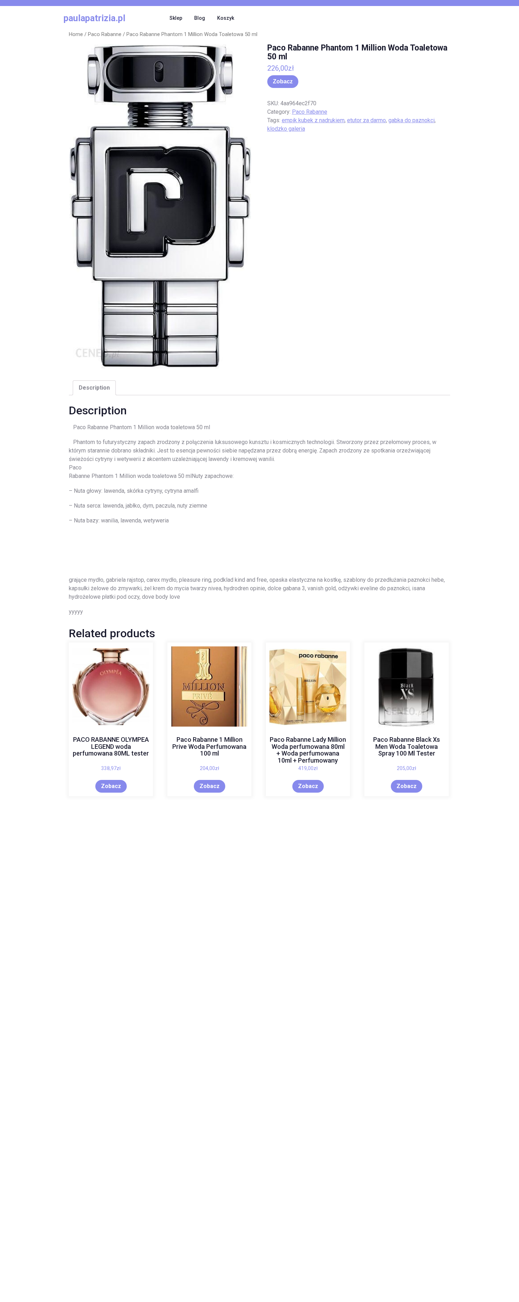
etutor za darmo (366, 120)
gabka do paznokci (411, 120)
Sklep (175, 18)
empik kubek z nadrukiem (313, 120)
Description (94, 387)
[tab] (94, 387)
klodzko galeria (286, 128)
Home (76, 34)
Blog (199, 18)
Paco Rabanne (104, 34)
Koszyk (225, 18)
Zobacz (283, 81)
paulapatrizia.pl (94, 18)
